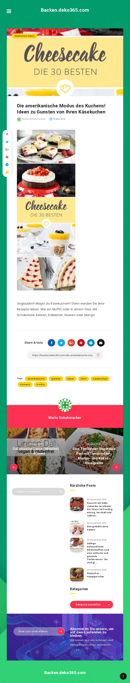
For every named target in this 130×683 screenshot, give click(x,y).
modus (41, 384)
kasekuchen (100, 378)
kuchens (25, 384)
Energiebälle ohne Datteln (97, 528)
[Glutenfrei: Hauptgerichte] (77, 574)
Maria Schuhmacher (65, 418)
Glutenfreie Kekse (24, 36)
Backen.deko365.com (65, 10)
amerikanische (36, 378)
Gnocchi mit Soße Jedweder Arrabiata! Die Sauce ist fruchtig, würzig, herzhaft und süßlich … (100, 509)
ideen (70, 378)
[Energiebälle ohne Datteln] (77, 527)
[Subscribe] (60, 631)
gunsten (56, 378)
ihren (83, 378)
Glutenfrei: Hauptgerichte (95, 575)
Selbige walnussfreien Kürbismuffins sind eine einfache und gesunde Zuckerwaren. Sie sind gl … (98, 553)
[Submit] (60, 491)
